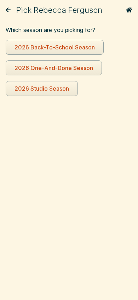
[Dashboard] (129, 9)
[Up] (8, 9)
